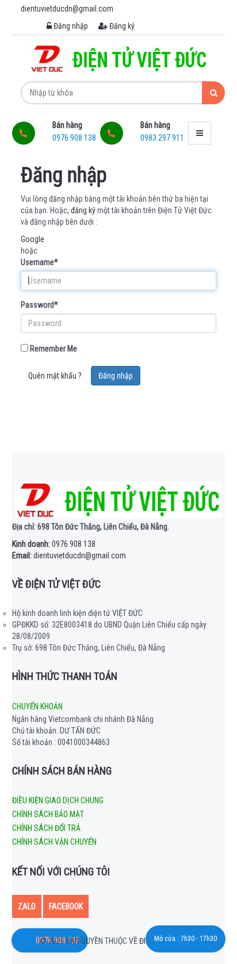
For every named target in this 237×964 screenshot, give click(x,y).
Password (39, 304)
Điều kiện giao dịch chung (58, 800)
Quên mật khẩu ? (55, 375)
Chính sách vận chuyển (54, 841)
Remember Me (52, 348)
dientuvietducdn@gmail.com (69, 555)
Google (32, 239)
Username (39, 262)
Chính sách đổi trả (46, 828)
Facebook (66, 906)
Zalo (27, 906)
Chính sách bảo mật (48, 814)
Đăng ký (121, 26)
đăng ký (83, 210)
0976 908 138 (53, 544)
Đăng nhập (70, 26)
